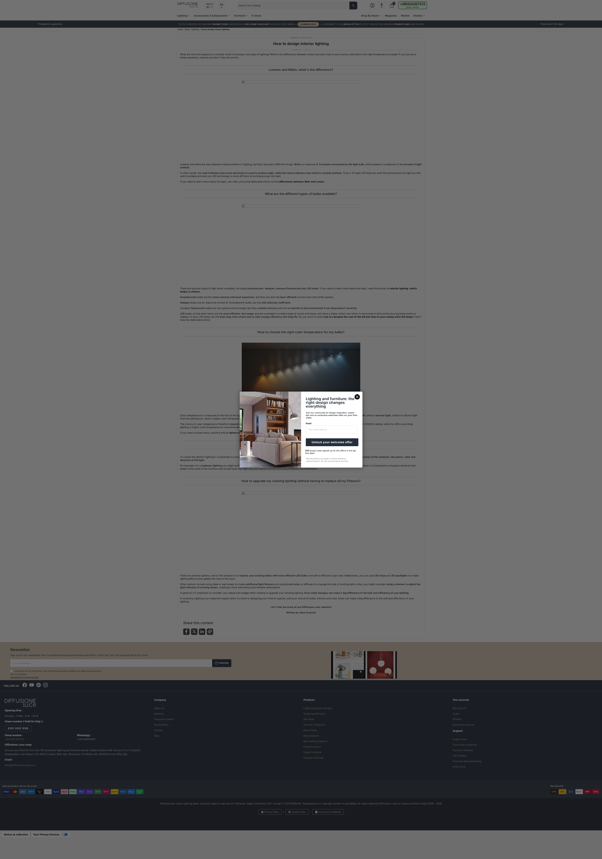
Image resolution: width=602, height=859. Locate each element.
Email (308, 423)
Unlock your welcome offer (332, 442)
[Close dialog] (357, 397)
